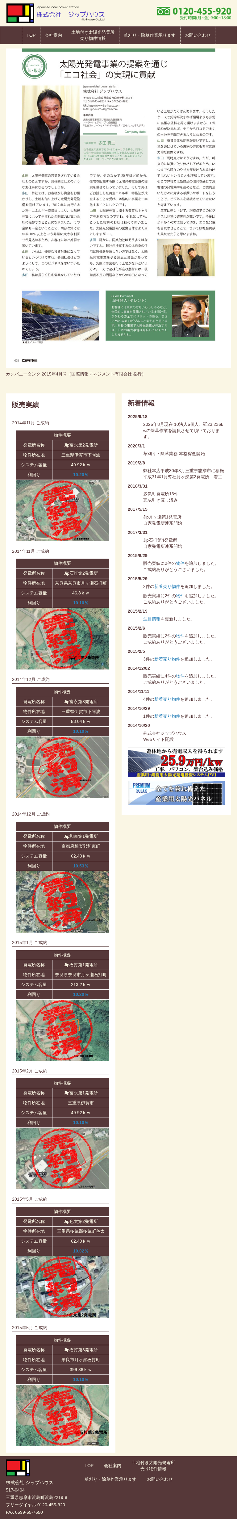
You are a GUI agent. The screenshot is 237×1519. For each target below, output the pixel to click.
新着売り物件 (167, 586)
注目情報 (151, 618)
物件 (180, 563)
